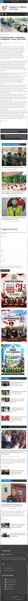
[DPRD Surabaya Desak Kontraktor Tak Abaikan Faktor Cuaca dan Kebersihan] (13, 492)
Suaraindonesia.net (11, 584)
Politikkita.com (10, 586)
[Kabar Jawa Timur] (2, 14)
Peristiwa (8, 447)
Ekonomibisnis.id (11, 588)
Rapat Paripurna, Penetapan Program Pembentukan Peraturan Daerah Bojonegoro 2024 (14, 131)
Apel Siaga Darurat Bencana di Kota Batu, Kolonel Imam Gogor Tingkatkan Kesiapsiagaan (18, 418)
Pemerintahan (4, 501)
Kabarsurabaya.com (11, 582)
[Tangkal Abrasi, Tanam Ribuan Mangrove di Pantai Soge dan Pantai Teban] (5, 400)
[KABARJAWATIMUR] (7, 554)
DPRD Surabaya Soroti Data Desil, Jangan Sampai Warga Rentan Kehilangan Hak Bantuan (17, 526)
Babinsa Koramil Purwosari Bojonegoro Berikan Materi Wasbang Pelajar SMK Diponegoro (13, 192)
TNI (2, 30)
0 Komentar (18, 42)
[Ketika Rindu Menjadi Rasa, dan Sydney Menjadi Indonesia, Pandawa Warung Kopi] (5, 471)
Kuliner (3, 447)
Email (2, 255)
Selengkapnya (4, 466)
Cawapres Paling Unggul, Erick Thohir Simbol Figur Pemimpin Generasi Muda (17, 409)
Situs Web (3, 260)
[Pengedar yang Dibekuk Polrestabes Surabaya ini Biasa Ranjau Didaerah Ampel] (14, 206)
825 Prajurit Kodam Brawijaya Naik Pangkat (12, 167)
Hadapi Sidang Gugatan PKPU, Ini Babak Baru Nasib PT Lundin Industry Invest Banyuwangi (17, 384)
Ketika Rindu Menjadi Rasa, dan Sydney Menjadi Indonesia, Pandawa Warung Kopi (17, 472)
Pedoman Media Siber (9, 570)
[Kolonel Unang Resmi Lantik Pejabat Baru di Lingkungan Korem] (5, 392)
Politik (10, 501)
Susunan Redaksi (8, 568)
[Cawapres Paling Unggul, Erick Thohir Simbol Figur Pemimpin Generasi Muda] (5, 409)
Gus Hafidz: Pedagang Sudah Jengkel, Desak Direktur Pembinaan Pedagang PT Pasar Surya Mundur (14, 452)
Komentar (3, 236)
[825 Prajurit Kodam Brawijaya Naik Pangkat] (14, 156)
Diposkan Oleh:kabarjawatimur (7, 42)
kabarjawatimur (12, 169)
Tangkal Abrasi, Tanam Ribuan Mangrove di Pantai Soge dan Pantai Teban (17, 400)
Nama (2, 250)
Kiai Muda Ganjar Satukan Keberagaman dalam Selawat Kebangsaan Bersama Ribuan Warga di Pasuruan (15, 137)
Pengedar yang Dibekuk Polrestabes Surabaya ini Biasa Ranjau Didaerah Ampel (13, 218)
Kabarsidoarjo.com (11, 579)
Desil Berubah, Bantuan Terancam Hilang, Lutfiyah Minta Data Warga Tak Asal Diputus (18, 535)
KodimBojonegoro (5, 43)
